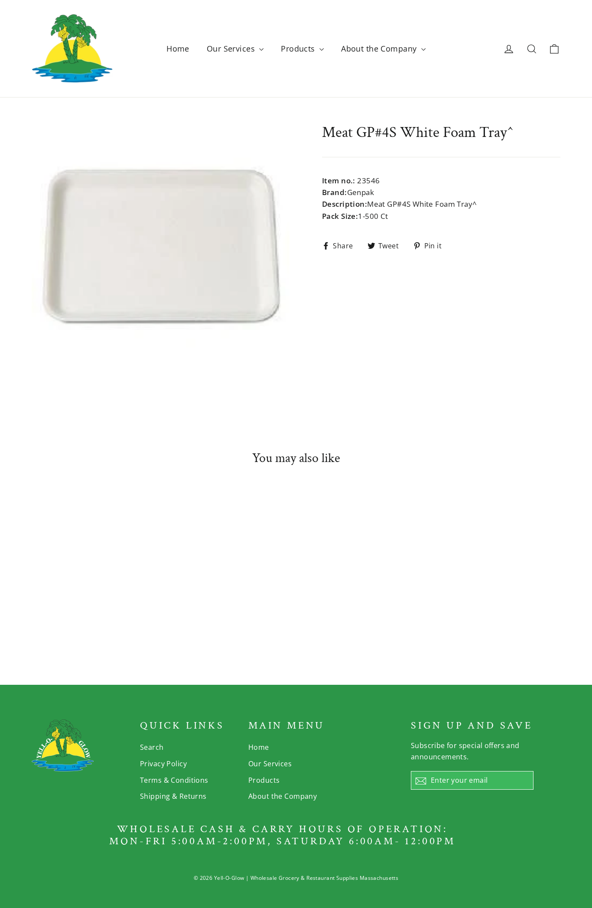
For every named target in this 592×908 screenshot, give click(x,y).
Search (152, 747)
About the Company (380, 48)
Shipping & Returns (173, 796)
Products (299, 48)
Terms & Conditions (174, 780)
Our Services (232, 48)
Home (177, 48)
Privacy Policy (163, 763)
